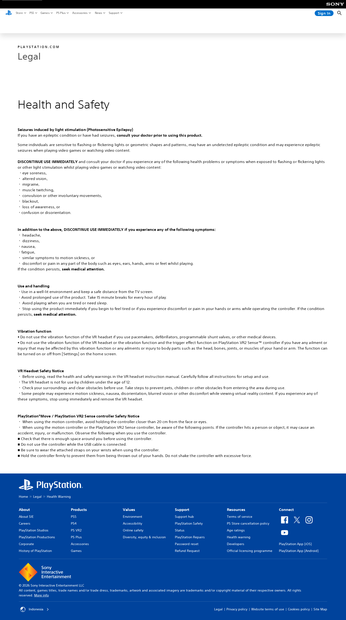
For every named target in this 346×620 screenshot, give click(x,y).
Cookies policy (299, 609)
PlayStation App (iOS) (295, 544)
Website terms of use (267, 609)
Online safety (133, 530)
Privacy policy (236, 609)
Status (180, 530)
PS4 (73, 523)
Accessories (80, 13)
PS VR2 (76, 530)
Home (23, 496)
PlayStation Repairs (190, 537)
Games (45, 13)
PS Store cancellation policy (248, 523)
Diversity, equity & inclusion (144, 537)
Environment (132, 516)
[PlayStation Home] (9, 13)
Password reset (186, 544)
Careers (24, 523)
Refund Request (187, 551)
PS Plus (61, 13)
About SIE (26, 516)
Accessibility (132, 523)
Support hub (184, 516)
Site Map (320, 609)
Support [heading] (182, 509)
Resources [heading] (236, 509)
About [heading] (24, 509)
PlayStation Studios (33, 530)
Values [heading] (129, 509)
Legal (37, 496)
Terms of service (239, 516)
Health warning (238, 537)
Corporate (26, 544)
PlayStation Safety (189, 523)
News (98, 13)
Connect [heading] (286, 509)
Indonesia (36, 609)
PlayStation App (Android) (298, 551)
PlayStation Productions (37, 537)
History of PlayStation (35, 551)
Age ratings (236, 530)
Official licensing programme (249, 551)
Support (114, 13)
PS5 (31, 13)
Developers (235, 544)
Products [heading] (79, 509)
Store (19, 13)
